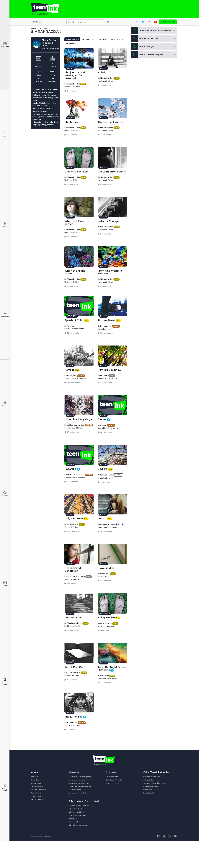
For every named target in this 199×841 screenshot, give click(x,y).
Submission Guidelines (76, 812)
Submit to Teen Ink (148, 38)
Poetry (5, 136)
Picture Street (106, 320)
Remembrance (73, 617)
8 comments (72, 482)
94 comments (106, 532)
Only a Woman (73, 518)
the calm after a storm (112, 171)
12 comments (105, 482)
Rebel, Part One (74, 667)
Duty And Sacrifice (76, 171)
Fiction (5, 226)
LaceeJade (105, 573)
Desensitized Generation (72, 569)
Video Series (148, 790)
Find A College (146, 46)
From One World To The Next (110, 272)
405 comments (106, 383)
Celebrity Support (37, 786)
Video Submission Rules (77, 815)
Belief (101, 72)
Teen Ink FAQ (36, 793)
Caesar (102, 419)
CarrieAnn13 (72, 524)
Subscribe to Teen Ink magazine (79, 825)
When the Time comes (74, 223)
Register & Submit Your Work (78, 806)
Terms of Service (37, 799)
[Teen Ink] (47, 9)
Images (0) (102, 39)
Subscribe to (155, 30)
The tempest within (110, 122)
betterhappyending (75, 425)
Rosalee (70, 326)
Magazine (5, 46)
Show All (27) (72, 39)
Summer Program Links (151, 777)
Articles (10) (88, 39)
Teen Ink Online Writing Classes (154, 783)
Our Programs (36, 783)
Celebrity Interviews (38, 790)
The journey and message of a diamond (74, 75)
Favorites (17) (116, 39)
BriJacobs (104, 675)
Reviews (5, 406)
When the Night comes (74, 272)
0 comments (105, 135)
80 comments (72, 333)
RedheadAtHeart (108, 524)
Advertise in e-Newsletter (77, 793)
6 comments (105, 581)
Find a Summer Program (151, 54)
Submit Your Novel (75, 809)
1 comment (71, 729)
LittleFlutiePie (73, 673)
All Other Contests (113, 783)
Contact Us (35, 780)
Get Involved (73, 822)
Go (108, 22)
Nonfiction (5, 316)
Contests (5, 586)
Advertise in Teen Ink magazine (79, 777)
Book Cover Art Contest (114, 780)
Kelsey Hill (71, 375)
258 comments (73, 531)
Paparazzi (70, 468)
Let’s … (102, 518)
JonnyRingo (72, 722)
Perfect (69, 369)
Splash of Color (74, 320)
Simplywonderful (74, 623)
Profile (43, 28)
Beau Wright (106, 326)
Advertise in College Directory (79, 783)
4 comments (72, 584)
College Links (148, 780)
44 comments (106, 432)
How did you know (109, 369)
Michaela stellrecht (75, 474)
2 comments (105, 184)
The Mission (72, 122)
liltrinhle (104, 375)
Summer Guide (5, 683)
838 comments (73, 383)
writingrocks (106, 623)
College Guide (5, 789)
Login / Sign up (168, 22)
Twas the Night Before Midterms (112, 669)
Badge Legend (148, 793)
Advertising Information (77, 780)
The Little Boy (73, 716)
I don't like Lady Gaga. (78, 419)
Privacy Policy (36, 796)
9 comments (72, 135)
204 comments (106, 333)
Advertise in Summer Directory (79, 786)
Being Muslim (106, 617)
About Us (34, 777)
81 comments (106, 630)
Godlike (102, 468)
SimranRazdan (73, 84)
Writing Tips (72, 819)
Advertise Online (74, 790)
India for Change (108, 221)
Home (33, 28)
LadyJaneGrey (106, 475)
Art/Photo (5, 496)
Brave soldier (106, 568)
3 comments (72, 91)
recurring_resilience (76, 576)
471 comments (72, 432)
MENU (36, 22)
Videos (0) (71, 43)
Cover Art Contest (112, 777)
